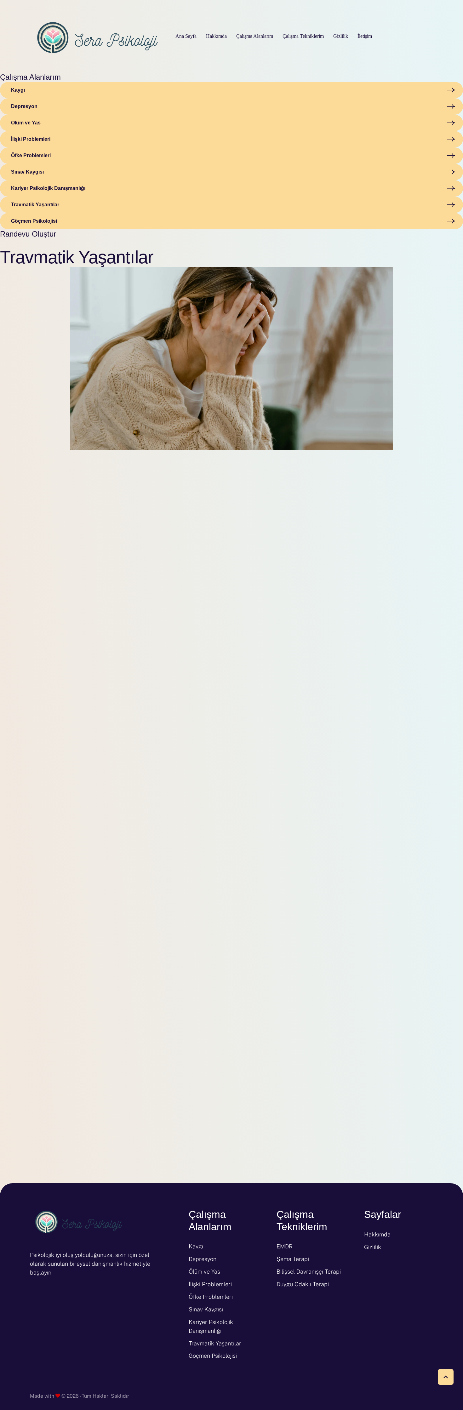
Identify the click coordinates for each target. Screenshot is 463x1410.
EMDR (285, 1246)
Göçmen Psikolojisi (213, 1355)
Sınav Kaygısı (206, 1309)
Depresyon (202, 1259)
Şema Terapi (293, 1259)
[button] (446, 1377)
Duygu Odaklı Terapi (303, 1284)
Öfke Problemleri (211, 1296)
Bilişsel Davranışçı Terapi (309, 1271)
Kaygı (196, 1246)
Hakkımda (377, 1234)
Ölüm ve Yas (204, 1271)
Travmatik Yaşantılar (215, 1343)
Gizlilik (372, 1247)
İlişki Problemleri (210, 1284)
